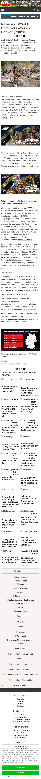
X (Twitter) (20, 701)
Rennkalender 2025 (20, 717)
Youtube (20, 704)
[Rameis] (20, 592)
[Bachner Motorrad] (20, 577)
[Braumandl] (20, 636)
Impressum (29, 777)
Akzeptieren (20, 767)
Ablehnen (20, 773)
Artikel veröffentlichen (20, 733)
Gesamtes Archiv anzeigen (20, 722)
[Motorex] (20, 604)
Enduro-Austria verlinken (20, 735)
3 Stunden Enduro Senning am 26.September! (9, 385)
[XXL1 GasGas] (21, 622)
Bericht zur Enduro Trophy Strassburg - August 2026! (10, 446)
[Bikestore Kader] (20, 596)
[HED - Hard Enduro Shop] (20, 16)
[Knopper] (20, 632)
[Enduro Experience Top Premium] (20, 600)
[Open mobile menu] (2, 9)
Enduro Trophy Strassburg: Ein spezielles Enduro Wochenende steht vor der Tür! (10, 502)
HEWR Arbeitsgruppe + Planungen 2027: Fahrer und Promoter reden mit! (10, 407)
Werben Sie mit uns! (20, 737)
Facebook (20, 699)
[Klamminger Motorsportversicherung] (20, 640)
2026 (20, 715)
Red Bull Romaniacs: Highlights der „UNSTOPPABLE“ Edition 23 (29, 538)
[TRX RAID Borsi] (20, 644)
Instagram (20, 706)
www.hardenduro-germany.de (20, 304)
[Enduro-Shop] (20, 611)
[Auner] (20, 585)
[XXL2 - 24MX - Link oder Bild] (20, 654)
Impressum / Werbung (21, 746)
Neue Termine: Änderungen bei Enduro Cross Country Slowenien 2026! (29, 518)
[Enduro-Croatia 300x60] (20, 581)
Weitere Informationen (16, 777)
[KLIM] (20, 608)
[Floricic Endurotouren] (20, 588)
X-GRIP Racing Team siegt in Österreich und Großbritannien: (29, 425)
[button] (17, 36)
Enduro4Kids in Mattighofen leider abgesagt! (29, 445)
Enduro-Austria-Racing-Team (20, 719)
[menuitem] (38, 9)
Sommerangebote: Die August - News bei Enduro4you (10, 559)
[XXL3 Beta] (20, 665)
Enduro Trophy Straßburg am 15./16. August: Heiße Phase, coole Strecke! (30, 558)
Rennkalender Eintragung (20, 730)
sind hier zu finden (24, 240)
